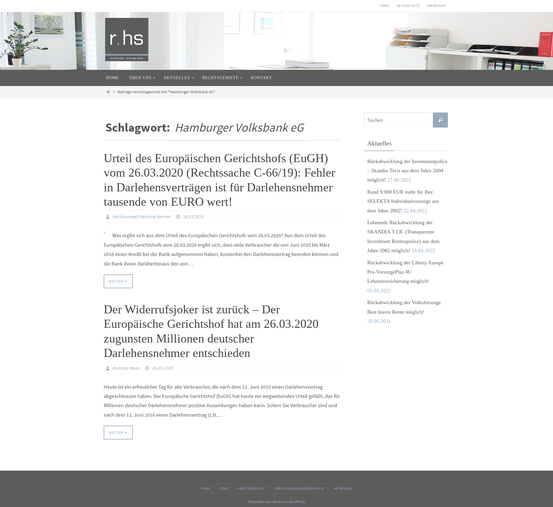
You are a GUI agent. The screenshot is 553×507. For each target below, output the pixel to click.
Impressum (436, 5)
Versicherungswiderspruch (299, 488)
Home (384, 5)
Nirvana (278, 501)
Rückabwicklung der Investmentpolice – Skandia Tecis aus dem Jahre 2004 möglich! (407, 170)
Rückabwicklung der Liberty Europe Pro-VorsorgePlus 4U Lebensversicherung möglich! (405, 272)
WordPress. (297, 501)
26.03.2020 (193, 216)
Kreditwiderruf (251, 488)
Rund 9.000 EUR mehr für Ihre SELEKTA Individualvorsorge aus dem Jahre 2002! (403, 201)
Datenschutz (408, 5)
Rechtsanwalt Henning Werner (142, 216)
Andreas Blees (126, 368)
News (223, 488)
